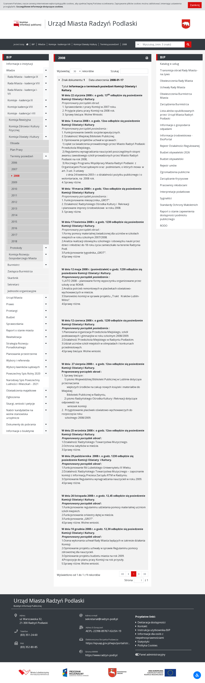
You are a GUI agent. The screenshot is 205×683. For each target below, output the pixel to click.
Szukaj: (115, 71)
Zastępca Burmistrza (20, 271)
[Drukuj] (147, 58)
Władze (41, 44)
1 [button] (133, 573)
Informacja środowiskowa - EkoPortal (176, 137)
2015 (14, 221)
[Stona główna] (27, 44)
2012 (14, 202)
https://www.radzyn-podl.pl (101, 655)
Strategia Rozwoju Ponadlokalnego (17, 345)
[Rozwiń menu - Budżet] (46, 317)
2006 (14, 162)
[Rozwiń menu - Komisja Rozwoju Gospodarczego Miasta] (46, 256)
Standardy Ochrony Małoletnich (179, 205)
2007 (14, 169)
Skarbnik (13, 278)
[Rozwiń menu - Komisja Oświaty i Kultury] (46, 137)
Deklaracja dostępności (151, 622)
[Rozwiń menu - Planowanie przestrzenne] (46, 354)
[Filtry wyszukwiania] (138, 44)
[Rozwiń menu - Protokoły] (46, 248)
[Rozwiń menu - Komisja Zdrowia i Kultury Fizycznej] (46, 128)
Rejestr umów (168, 165)
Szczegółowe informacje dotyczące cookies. (39, 6)
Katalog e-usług (169, 64)
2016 (14, 228)
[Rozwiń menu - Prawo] (46, 304)
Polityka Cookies (147, 645)
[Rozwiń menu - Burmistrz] (46, 265)
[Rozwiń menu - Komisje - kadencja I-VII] (46, 113)
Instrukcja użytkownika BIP (154, 630)
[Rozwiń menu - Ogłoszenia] (46, 397)
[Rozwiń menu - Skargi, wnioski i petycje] (46, 403)
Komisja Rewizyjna (20, 120)
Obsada (14, 143)
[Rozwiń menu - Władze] (46, 70)
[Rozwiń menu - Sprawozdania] (46, 324)
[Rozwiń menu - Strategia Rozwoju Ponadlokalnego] (46, 345)
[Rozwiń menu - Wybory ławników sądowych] (46, 367)
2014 (14, 215)
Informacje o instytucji (19, 64)
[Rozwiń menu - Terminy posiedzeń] (46, 156)
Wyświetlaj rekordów (75, 71)
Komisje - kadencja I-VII (59, 44)
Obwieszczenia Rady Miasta (176, 81)
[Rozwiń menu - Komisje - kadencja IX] (46, 100)
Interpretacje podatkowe (175, 191)
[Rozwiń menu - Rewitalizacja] (46, 337)
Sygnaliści (166, 198)
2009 (14, 182)
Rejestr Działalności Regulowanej (180, 146)
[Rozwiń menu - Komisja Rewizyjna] (46, 120)
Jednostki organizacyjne (22, 291)
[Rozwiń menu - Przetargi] (46, 311)
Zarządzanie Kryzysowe (174, 178)
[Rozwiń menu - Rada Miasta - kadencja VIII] (46, 83)
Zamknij (195, 5)
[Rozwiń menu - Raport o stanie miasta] (46, 330)
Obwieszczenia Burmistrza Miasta (176, 95)
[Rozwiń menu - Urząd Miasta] (46, 297)
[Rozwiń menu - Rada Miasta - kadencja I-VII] (46, 92)
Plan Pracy (16, 149)
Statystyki (143, 641)
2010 (14, 189)
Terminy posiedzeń (109, 44)
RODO (163, 225)
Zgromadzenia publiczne (175, 172)
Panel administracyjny (152, 654)
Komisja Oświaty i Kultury (85, 44)
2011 (14, 195)
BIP (33, 44)
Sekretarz (13, 284)
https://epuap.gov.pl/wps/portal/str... (108, 643)
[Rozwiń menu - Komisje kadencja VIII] (46, 107)
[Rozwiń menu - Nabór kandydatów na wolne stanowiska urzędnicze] (46, 414)
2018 (14, 241)
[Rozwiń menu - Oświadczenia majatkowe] (46, 390)
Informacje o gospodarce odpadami (175, 127)
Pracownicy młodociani (173, 185)
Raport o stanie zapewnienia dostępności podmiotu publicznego (177, 215)
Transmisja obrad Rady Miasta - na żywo (179, 72)
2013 (14, 208)
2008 (124, 44)
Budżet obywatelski (171, 159)
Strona (128, 580)
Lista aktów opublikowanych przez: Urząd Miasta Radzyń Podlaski (177, 114)
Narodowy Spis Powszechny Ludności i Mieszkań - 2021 (23, 382)
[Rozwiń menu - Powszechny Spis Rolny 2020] (46, 373)
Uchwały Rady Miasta (172, 87)
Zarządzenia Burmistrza (174, 104)
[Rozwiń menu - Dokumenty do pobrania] (46, 424)
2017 (14, 235)
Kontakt (142, 626)
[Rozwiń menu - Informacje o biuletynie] (46, 431)
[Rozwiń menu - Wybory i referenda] (46, 360)
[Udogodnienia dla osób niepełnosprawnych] (197, 675)
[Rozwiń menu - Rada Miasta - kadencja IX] (46, 77)
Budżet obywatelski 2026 (175, 152)
